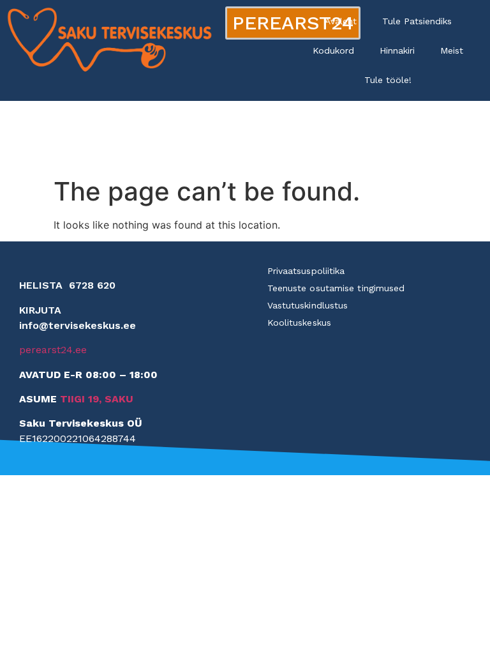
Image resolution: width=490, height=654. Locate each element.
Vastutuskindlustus (307, 305)
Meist (451, 50)
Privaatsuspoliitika (306, 271)
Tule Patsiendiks (417, 21)
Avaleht (341, 21)
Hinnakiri (397, 50)
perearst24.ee (53, 350)
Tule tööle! (388, 80)
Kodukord (333, 50)
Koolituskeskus (299, 322)
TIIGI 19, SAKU (96, 399)
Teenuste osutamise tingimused (336, 288)
